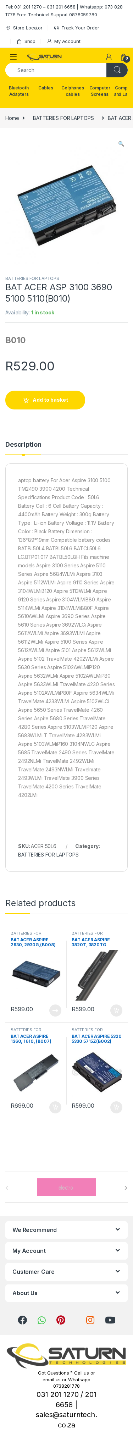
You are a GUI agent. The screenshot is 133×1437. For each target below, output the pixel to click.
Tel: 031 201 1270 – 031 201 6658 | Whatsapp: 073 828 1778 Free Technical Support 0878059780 (64, 10)
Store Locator (28, 28)
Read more (55, 1010)
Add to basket (50, 400)
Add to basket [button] (114, 1010)
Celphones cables (72, 91)
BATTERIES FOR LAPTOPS (63, 118)
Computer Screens (99, 91)
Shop (29, 41)
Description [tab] (23, 444)
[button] (121, 143)
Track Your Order (80, 28)
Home (12, 118)
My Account (67, 41)
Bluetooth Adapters (19, 91)
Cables (45, 87)
